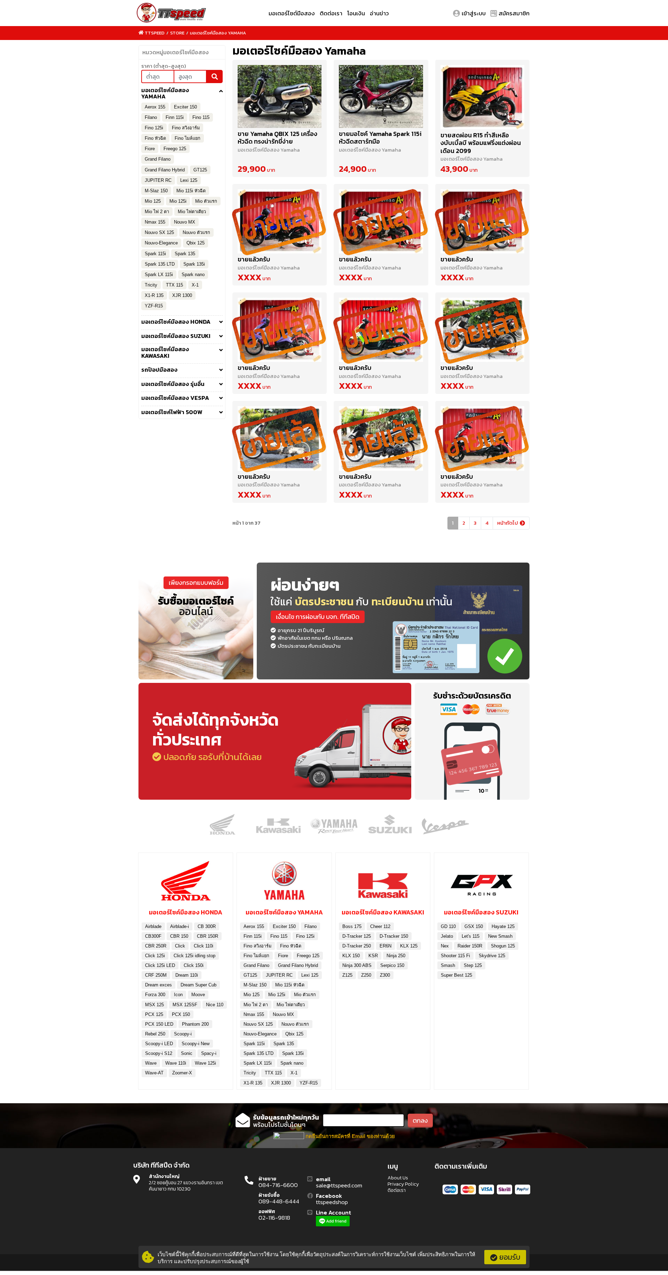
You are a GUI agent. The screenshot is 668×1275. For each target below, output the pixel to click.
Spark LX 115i (159, 274)
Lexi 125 (188, 180)
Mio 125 (153, 201)
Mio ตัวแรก (206, 201)
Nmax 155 (155, 222)
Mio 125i (177, 201)
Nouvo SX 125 (159, 232)
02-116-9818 (274, 1218)
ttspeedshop (332, 1202)
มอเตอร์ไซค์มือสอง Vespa (175, 398)
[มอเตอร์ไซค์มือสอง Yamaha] (284, 883)
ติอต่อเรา (397, 1190)
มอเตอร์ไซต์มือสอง (292, 13)
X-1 (195, 285)
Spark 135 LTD (160, 264)
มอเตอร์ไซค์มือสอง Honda (175, 322)
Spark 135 (185, 253)
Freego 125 (175, 148)
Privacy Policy (403, 1184)
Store (177, 33)
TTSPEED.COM (171, 13)
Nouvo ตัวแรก (196, 232)
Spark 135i (194, 264)
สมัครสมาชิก (514, 13)
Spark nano (193, 274)
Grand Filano (157, 159)
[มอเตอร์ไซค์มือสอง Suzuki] (481, 883)
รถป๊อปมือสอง (159, 370)
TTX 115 (174, 285)
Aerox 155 (155, 107)
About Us (398, 1178)
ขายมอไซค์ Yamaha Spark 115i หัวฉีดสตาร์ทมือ (380, 137)
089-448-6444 (279, 1202)
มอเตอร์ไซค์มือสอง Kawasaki (165, 352)
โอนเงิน (356, 13)
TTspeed (155, 33)
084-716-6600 (278, 1185)
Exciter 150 (185, 107)
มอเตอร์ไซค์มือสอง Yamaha (218, 33)
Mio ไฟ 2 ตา (157, 211)
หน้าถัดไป (507, 523)
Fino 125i (154, 127)
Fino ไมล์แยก (187, 138)
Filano (151, 117)
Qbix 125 (195, 242)
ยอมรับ (509, 1257)
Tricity (151, 285)
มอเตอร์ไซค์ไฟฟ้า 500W (171, 412)
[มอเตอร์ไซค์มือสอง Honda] (185, 883)
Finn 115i (175, 117)
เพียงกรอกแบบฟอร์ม (196, 582)
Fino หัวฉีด (155, 138)
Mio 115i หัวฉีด (191, 190)
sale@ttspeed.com (339, 1186)
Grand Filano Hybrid (165, 169)
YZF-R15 (154, 305)
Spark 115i (155, 253)
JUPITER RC (158, 180)
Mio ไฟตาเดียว (192, 211)
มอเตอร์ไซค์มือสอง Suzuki (175, 336)
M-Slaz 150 (156, 190)
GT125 (200, 169)
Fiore (150, 148)
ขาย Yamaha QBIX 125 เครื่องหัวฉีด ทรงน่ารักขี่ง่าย (277, 137)
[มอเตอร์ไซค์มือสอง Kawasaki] (383, 883)
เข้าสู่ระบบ (474, 13)
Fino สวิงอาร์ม (186, 127)
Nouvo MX (184, 222)
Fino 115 (200, 117)
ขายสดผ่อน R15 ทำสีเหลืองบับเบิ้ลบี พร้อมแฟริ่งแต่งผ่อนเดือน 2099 (480, 142)
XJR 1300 (182, 295)
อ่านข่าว (379, 13)
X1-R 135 (154, 295)
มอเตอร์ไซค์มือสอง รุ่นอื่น (173, 384)
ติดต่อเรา (331, 13)
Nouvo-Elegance (161, 242)
